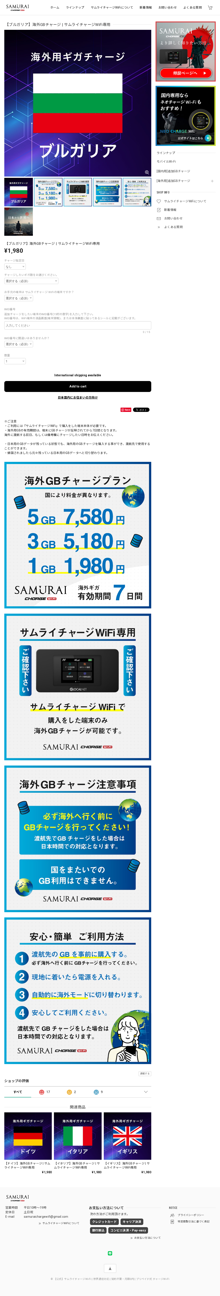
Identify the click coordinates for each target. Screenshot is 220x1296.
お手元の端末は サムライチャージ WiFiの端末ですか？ (39, 292)
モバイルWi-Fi (166, 161)
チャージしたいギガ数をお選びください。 (31, 275)
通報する (145, 1073)
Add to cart (77, 386)
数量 (7, 355)
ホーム (55, 7)
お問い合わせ (167, 7)
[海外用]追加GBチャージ (173, 181)
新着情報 (146, 7)
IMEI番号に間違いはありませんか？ (27, 338)
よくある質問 (192, 7)
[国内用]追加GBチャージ (173, 171)
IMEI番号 (11, 309)
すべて (17, 1092)
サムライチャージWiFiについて (112, 7)
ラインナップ (75, 7)
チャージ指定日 (14, 260)
